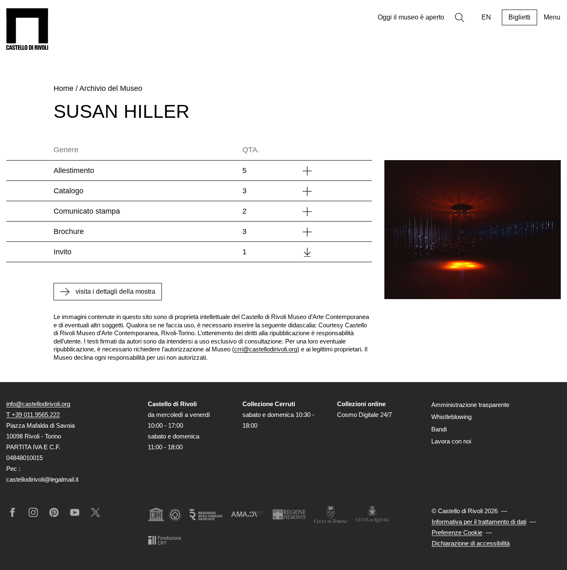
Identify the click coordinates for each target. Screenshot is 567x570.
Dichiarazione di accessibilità (471, 543)
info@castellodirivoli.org (38, 403)
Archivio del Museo (110, 88)
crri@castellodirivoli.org (265, 349)
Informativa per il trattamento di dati (479, 521)
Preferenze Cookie (457, 532)
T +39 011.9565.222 (33, 414)
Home (63, 88)
